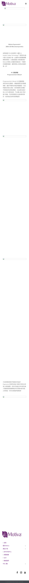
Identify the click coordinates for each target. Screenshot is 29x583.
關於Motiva (6, 545)
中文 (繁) (5, 563)
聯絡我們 (6, 560)
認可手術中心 (8, 551)
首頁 (5, 542)
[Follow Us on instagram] (21, 573)
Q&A (5, 557)
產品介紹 (5, 548)
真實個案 (6, 554)
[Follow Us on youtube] (25, 573)
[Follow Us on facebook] (17, 573)
